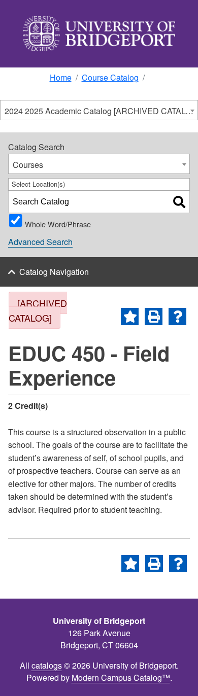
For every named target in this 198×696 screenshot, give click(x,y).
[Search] (179, 202)
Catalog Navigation (54, 271)
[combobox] (99, 110)
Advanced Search (40, 242)
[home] (99, 33)
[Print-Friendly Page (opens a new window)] (153, 316)
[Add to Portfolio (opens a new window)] (130, 316)
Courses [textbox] (28, 164)
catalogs (46, 665)
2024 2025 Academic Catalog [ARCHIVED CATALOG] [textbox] (101, 111)
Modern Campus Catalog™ (121, 677)
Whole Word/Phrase (58, 223)
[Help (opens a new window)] (177, 316)
